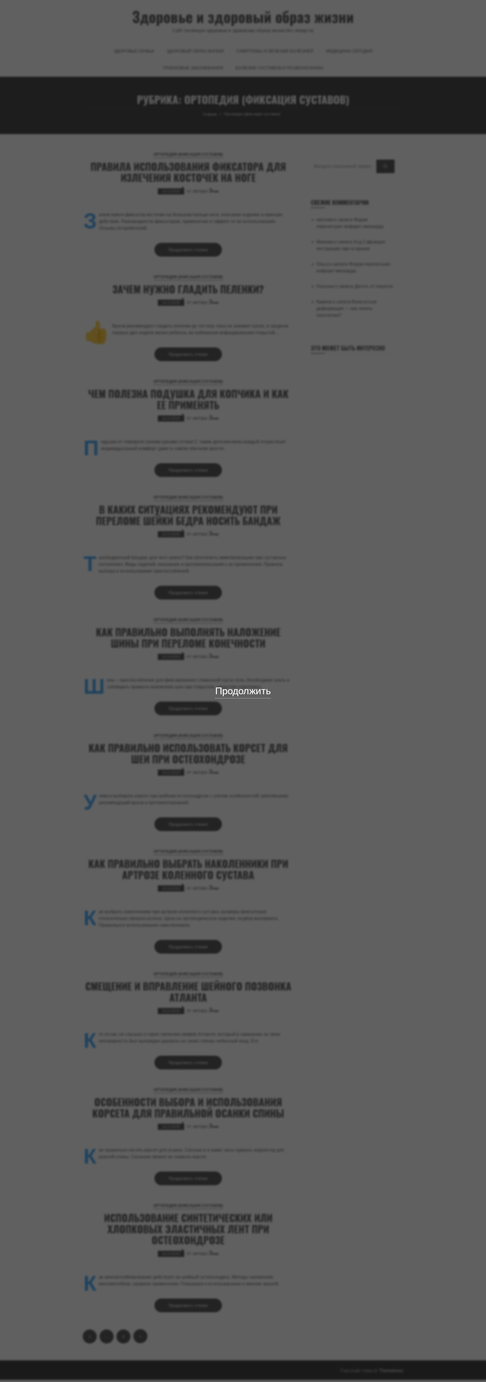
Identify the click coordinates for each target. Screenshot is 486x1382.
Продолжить (243, 690)
